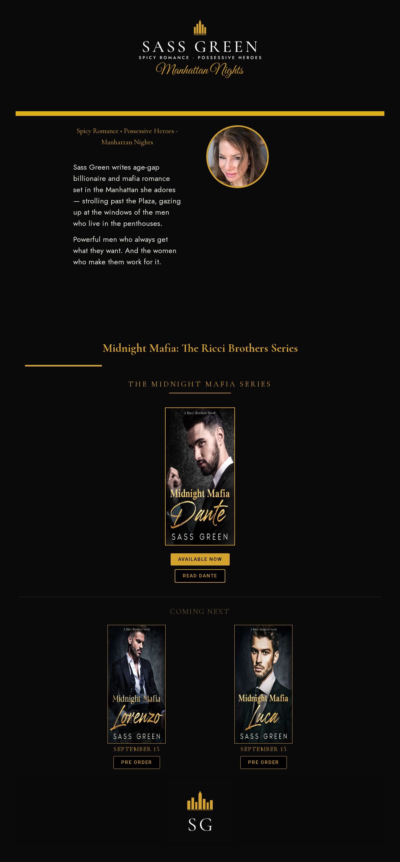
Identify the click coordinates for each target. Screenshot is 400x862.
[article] (127, 214)
